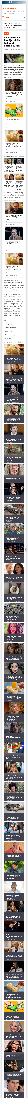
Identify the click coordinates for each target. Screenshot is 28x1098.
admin (6, 49)
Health (6, 33)
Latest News (9, 8)
